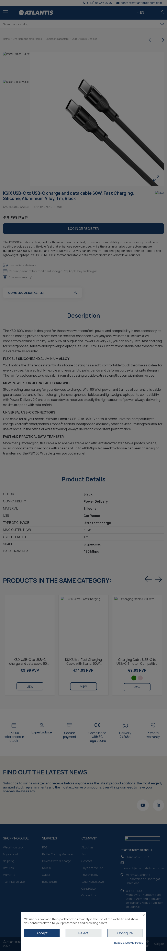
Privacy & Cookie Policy (128, 942)
